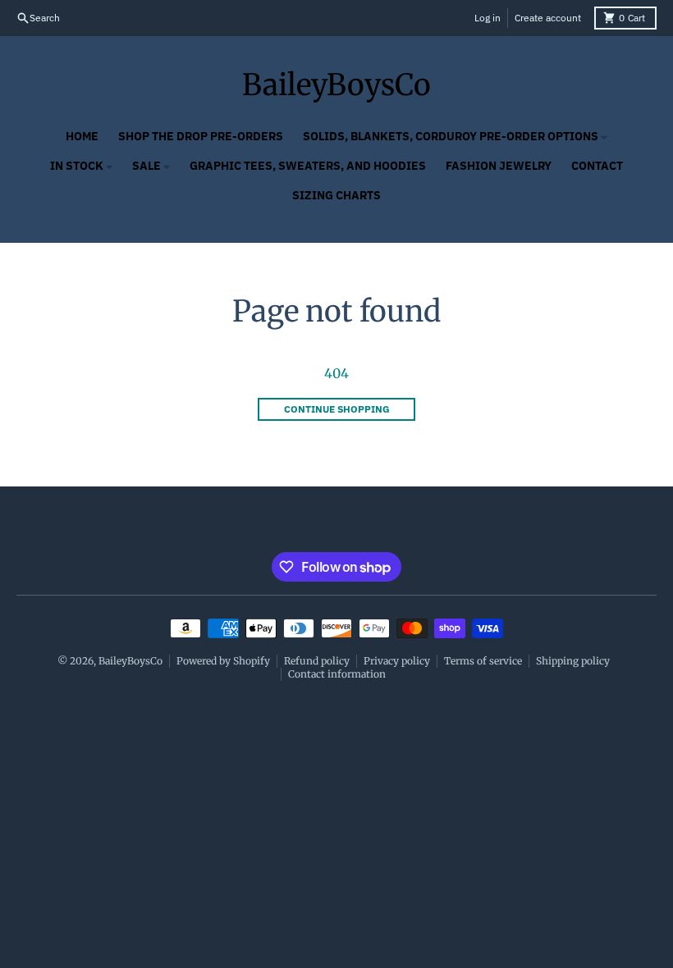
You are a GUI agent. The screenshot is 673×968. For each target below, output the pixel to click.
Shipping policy (573, 661)
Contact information (337, 674)
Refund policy (317, 661)
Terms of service (483, 661)
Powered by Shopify (223, 661)
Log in (487, 17)
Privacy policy (397, 661)
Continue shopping (337, 409)
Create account (548, 17)
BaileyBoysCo (336, 85)
